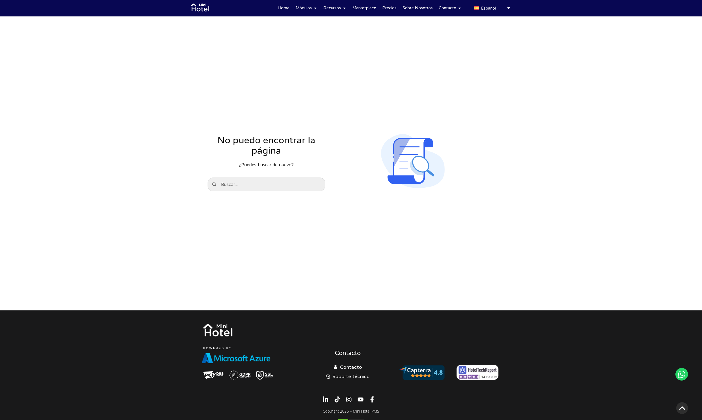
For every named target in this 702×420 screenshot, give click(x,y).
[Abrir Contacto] (460, 8)
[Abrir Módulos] (315, 8)
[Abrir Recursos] (344, 8)
